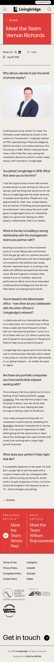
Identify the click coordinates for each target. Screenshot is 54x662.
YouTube (31, 573)
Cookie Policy (10, 579)
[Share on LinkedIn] (19, 52)
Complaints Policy (12, 573)
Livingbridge (22, 651)
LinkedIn (31, 568)
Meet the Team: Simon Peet (16, 536)
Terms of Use (10, 562)
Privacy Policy (10, 568)
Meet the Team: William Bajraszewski (40, 533)
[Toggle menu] (5, 9)
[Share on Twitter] (16, 52)
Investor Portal (44, 2)
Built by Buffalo (34, 656)
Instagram (32, 562)
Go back (13, 20)
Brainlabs (8, 425)
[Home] (27, 9)
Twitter (30, 579)
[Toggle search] (49, 9)
